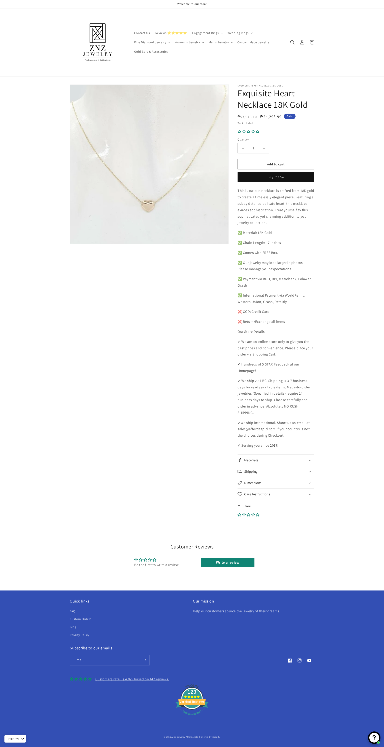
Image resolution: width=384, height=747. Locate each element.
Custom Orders (81, 619)
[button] (207, 33)
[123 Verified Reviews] (192, 717)
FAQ (72, 611)
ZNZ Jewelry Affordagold (185, 736)
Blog (73, 627)
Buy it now (276, 177)
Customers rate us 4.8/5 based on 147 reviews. (132, 679)
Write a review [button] (227, 562)
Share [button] (247, 506)
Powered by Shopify (209, 736)
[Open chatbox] (374, 737)
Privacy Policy (79, 635)
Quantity (243, 139)
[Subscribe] (145, 660)
